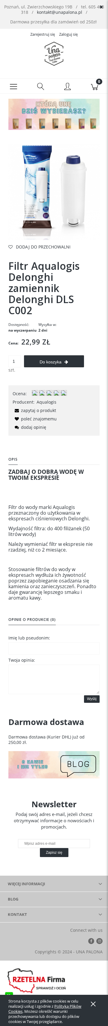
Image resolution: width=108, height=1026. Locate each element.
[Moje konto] (67, 87)
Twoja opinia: (21, 660)
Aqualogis (46, 402)
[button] (13, 86)
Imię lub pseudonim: (29, 638)
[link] (54, 114)
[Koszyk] (94, 86)
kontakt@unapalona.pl (59, 12)
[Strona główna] (54, 54)
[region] (54, 114)
